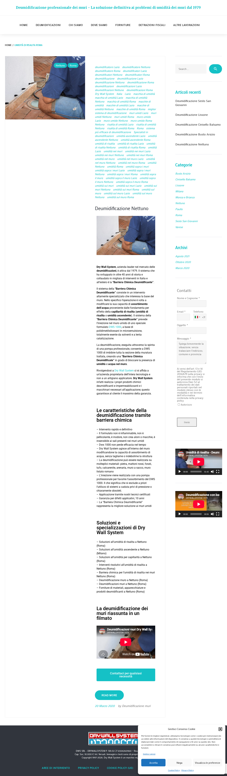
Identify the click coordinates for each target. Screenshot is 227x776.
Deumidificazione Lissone (191, 115)
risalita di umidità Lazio (120, 124)
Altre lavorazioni (186, 25)
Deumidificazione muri (136, 706)
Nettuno (60, 65)
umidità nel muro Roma (131, 162)
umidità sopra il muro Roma (132, 181)
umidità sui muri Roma (126, 189)
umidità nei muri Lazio (137, 151)
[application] (198, 462)
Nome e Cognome (187, 298)
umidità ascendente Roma (135, 139)
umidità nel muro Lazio (130, 159)
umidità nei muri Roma (139, 155)
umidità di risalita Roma (131, 147)
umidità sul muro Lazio (117, 193)
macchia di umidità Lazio (109, 97)
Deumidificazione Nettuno (122, 208)
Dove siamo (99, 25)
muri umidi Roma (124, 116)
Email (180, 311)
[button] (220, 729)
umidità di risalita (105, 143)
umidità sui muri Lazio (128, 185)
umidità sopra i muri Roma (122, 174)
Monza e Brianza (184, 197)
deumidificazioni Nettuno (109, 90)
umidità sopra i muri (137, 166)
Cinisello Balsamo (185, 179)
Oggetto (181, 325)
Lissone (179, 185)
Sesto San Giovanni (186, 221)
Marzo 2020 (182, 268)
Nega (179, 762)
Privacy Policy (187, 770)
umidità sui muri (104, 185)
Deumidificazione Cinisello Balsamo (198, 124)
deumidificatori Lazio (135, 71)
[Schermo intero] (217, 471)
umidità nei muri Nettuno (109, 155)
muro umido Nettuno (116, 120)
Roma (73, 65)
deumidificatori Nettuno (108, 74)
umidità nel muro (104, 159)
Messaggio (183, 338)
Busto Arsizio (182, 173)
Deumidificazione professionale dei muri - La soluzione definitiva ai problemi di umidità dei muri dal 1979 (108, 7)
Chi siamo (76, 25)
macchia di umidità (144, 93)
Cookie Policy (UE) (120, 768)
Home (24, 25)
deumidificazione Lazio (130, 78)
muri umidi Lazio (138, 113)
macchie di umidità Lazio (120, 105)
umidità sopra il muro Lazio (121, 178)
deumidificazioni (104, 86)
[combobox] (197, 317)
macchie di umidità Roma (130, 109)
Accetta (153, 762)
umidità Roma (115, 166)
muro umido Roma (141, 120)
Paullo (179, 209)
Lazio (128, 93)
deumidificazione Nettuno (109, 82)
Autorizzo (186, 404)
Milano (179, 191)
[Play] (179, 471)
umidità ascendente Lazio (130, 136)
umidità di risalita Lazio (130, 143)
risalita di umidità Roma (120, 128)
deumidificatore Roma (107, 71)
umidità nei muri (113, 151)
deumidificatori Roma (137, 74)
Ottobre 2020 (183, 262)
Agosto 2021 (182, 256)
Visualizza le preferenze (207, 762)
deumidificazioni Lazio (129, 86)
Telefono (198, 311)
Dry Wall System (104, 93)
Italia (119, 93)
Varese (179, 227)
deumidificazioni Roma (139, 90)
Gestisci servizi (149, 754)
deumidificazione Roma (140, 82)
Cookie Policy (174, 770)
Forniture (123, 25)
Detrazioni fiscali (152, 25)
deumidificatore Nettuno (136, 67)
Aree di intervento (56, 768)
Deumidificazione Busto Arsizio (195, 134)
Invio (187, 422)
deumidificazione (104, 78)
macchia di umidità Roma (121, 101)
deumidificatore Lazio (107, 67)
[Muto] (212, 471)
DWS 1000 (115, 327)
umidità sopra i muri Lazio (110, 170)
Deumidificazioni (48, 25)
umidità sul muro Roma (120, 197)
